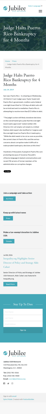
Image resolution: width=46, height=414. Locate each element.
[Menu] (40, 11)
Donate (9, 241)
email (14, 396)
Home (7, 61)
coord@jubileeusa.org (17, 379)
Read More (10, 284)
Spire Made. (8, 399)
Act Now (9, 199)
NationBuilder (28, 399)
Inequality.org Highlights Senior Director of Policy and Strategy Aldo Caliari (20, 263)
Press (14, 61)
